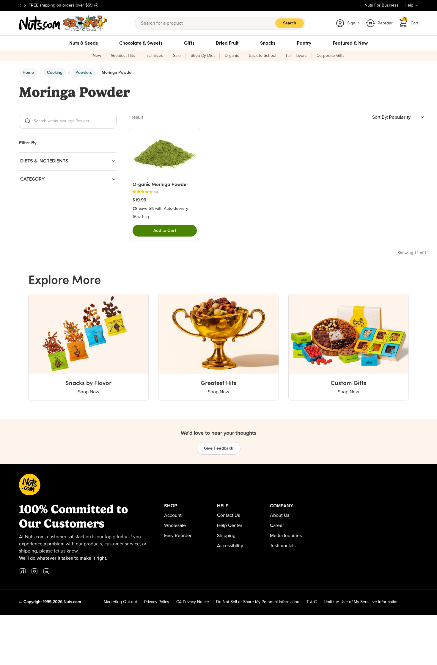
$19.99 (139, 200)
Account (173, 515)
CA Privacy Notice (192, 602)
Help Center (229, 525)
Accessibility (230, 545)
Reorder (385, 23)
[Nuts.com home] (63, 23)
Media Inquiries (286, 535)
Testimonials (282, 545)
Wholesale (175, 525)
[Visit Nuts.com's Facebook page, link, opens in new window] (22, 571)
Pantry (304, 43)
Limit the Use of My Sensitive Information (361, 602)
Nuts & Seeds (83, 43)
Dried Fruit (227, 43)
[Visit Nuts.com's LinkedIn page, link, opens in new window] (46, 571)
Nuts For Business (381, 5)
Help (409, 5)
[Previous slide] (20, 5)
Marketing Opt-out (120, 602)
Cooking (54, 73)
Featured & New (350, 43)
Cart (410, 21)
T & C (311, 602)
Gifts (189, 43)
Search (289, 23)
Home (28, 73)
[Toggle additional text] (96, 5)
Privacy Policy (156, 602)
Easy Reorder (177, 535)
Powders (84, 73)
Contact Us (228, 515)
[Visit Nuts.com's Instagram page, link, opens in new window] (34, 571)
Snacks (267, 43)
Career (277, 525)
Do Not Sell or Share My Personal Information (257, 602)
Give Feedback (218, 448)
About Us (279, 515)
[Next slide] (25, 5)
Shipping (226, 535)
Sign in (353, 23)
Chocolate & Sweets (141, 43)
